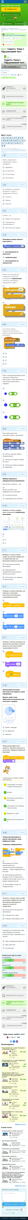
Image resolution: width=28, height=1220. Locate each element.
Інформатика (4, 29)
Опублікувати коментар (14, 1204)
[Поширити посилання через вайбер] (17, 1041)
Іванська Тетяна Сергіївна (15, 35)
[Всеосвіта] (2, 1)
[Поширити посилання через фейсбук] (14, 1041)
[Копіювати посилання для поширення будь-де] (11, 1041)
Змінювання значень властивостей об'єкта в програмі (13, 151)
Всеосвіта (4, 28)
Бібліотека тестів (13, 28)
